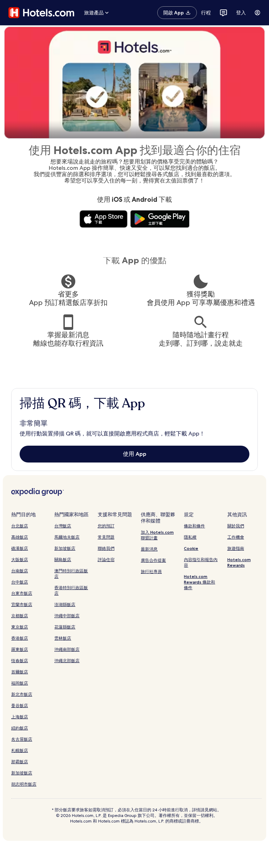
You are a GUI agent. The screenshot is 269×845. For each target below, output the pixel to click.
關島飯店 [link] (62, 559)
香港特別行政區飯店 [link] (71, 590)
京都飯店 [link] (19, 615)
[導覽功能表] (257, 12)
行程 (206, 12)
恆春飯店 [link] (19, 660)
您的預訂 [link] (106, 525)
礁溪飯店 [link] (19, 548)
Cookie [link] (191, 548)
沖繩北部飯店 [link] (67, 660)
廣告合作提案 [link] (153, 560)
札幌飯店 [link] (19, 750)
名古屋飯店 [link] (21, 739)
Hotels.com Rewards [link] (239, 562)
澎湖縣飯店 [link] (64, 604)
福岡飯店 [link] (19, 683)
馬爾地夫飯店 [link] (67, 537)
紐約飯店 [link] (19, 728)
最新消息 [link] (149, 549)
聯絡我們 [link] (106, 548)
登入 (241, 12)
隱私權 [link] (190, 537)
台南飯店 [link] (19, 570)
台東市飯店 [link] (21, 593)
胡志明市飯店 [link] (23, 784)
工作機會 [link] (235, 537)
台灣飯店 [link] (62, 525)
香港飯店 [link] (19, 638)
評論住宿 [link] (106, 559)
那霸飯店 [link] (19, 761)
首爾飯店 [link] (19, 671)
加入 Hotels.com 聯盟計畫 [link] (157, 535)
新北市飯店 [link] (21, 694)
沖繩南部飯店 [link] (67, 649)
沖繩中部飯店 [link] (67, 615)
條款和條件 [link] (194, 525)
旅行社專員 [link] (151, 571)
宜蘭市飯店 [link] (21, 604)
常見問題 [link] (106, 537)
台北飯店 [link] (19, 525)
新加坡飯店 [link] (21, 773)
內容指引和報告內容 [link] (201, 562)
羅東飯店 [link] (19, 649)
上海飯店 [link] (19, 716)
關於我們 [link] (235, 525)
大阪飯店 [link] (19, 559)
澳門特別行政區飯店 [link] (71, 573)
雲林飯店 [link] (62, 638)
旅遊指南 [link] (235, 548)
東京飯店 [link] (19, 627)
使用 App (134, 454)
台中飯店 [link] (19, 582)
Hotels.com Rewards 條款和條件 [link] (199, 582)
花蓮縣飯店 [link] (64, 627)
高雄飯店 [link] (19, 537)
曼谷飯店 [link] (19, 705)
